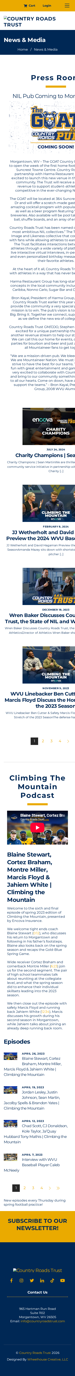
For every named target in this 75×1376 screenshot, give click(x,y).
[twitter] (32, 1280)
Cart (31, 5)
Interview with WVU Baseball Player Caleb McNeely (32, 1165)
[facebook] (11, 1280)
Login (47, 5)
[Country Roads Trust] (36, 25)
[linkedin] (42, 1280)
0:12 (36, 933)
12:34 (45, 1012)
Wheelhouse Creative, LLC (47, 1359)
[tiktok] (52, 1280)
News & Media (24, 39)
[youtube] (62, 1280)
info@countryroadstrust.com (43, 1321)
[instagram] (22, 1280)
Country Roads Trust (35, 1353)
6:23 (54, 966)
